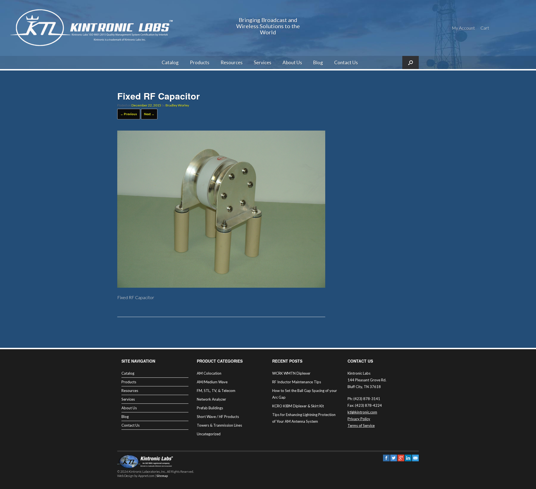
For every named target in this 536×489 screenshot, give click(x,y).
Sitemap (162, 476)
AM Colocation (209, 373)
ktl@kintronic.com (362, 412)
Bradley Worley (177, 105)
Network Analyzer (211, 399)
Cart (484, 27)
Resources (232, 62)
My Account (463, 27)
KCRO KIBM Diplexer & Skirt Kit (298, 406)
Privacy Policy (359, 419)
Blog (318, 62)
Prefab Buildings (210, 408)
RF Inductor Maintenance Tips (296, 382)
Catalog (170, 62)
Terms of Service (361, 425)
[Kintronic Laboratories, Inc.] (93, 28)
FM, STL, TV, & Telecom (216, 390)
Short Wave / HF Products (218, 416)
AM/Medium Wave (212, 382)
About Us (292, 62)
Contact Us (346, 62)
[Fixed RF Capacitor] (221, 286)
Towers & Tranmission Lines (219, 425)
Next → (149, 114)
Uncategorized (209, 434)
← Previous (128, 114)
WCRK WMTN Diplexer (291, 373)
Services (262, 62)
